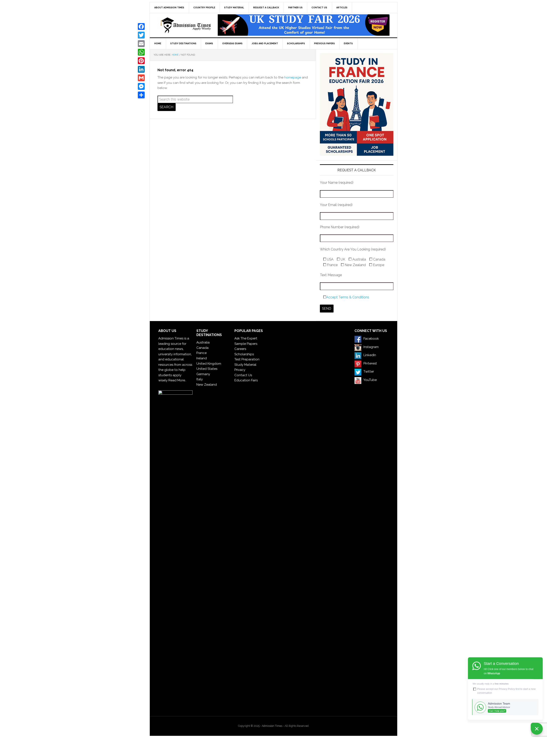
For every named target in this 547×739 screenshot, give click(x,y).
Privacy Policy (507, 688)
